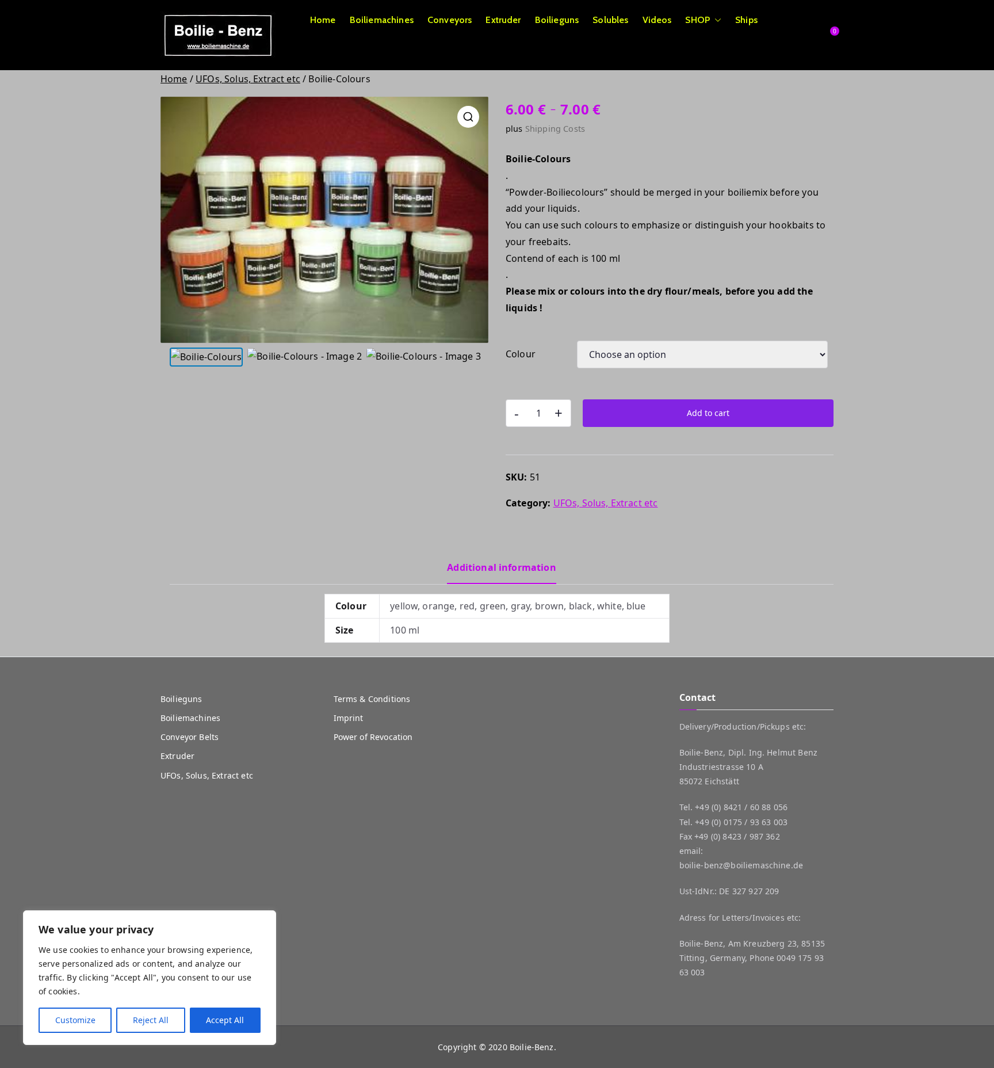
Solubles (610, 19)
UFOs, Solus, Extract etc (248, 79)
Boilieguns (557, 19)
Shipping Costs (555, 128)
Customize (75, 1019)
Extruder (503, 19)
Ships (746, 19)
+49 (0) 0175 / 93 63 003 (741, 822)
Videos (657, 19)
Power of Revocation (373, 736)
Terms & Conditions (372, 698)
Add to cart (708, 412)
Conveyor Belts (189, 736)
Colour (521, 354)
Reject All (151, 1019)
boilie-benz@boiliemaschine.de (741, 865)
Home (323, 19)
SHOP (697, 19)
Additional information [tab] (501, 567)
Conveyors (449, 19)
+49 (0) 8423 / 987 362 (737, 836)
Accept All (225, 1019)
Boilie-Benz (532, 1047)
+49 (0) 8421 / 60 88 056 (741, 807)
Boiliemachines (382, 19)
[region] (149, 977)
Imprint (349, 717)
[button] (715, 20)
